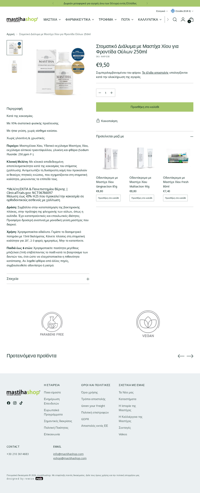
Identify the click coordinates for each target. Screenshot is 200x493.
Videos (123, 434)
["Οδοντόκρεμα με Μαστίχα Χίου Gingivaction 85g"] (111, 157)
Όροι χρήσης (89, 392)
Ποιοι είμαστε (52, 392)
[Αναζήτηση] (175, 19)
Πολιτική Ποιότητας (56, 427)
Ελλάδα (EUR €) (183, 11)
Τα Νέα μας (126, 392)
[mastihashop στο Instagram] (15, 403)
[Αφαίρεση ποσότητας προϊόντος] (99, 93)
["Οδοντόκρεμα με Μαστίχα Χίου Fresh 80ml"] (178, 157)
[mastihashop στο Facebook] (9, 403)
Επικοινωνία (52, 434)
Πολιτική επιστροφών (95, 412)
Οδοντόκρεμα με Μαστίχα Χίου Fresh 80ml (175, 182)
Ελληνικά (160, 11)
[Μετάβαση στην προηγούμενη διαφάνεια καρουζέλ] (181, 356)
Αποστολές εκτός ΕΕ (94, 426)
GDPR (85, 419)
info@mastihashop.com (68, 454)
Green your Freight (93, 406)
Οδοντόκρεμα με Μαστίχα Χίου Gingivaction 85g (107, 182)
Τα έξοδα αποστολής (155, 72)
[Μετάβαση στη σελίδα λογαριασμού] (183, 19)
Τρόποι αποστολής (93, 399)
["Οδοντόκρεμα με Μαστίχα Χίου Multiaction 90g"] (144, 157)
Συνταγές (125, 427)
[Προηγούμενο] (53, 3)
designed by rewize (21, 478)
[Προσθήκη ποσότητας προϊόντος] (111, 93)
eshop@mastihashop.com (70, 458)
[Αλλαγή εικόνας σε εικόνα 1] (14, 47)
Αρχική (10, 34)
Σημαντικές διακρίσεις (58, 421)
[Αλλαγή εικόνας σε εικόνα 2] (14, 65)
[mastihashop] (22, 19)
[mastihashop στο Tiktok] (21, 403)
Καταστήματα (127, 399)
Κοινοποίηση (109, 121)
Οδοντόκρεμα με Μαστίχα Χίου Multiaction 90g (140, 182)
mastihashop (44, 475)
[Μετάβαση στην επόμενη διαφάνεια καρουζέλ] (190, 356)
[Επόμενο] (147, 3)
